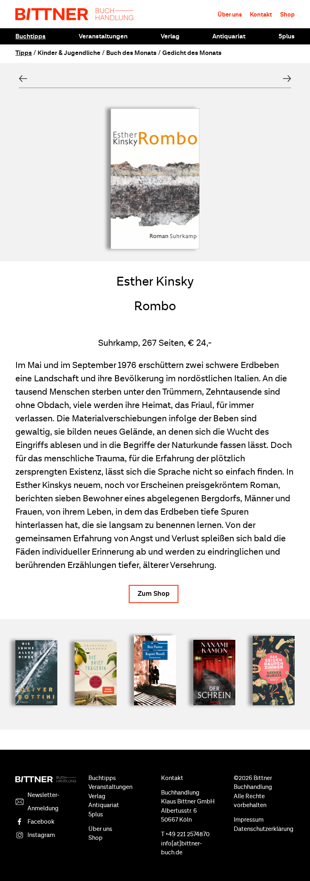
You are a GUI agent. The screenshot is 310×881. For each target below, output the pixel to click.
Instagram (41, 835)
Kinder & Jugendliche (69, 53)
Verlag (170, 36)
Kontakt (261, 15)
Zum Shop (154, 594)
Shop (287, 15)
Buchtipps (30, 36)
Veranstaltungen (103, 36)
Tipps (23, 53)
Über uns (230, 15)
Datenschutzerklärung (263, 829)
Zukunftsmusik (287, 78)
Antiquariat (228, 36)
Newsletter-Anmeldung (43, 802)
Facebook (40, 821)
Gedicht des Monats (192, 53)
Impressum (249, 819)
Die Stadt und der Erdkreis (23, 78)
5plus (287, 36)
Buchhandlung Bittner (74, 14)
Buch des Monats (131, 53)
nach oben (294, 861)
